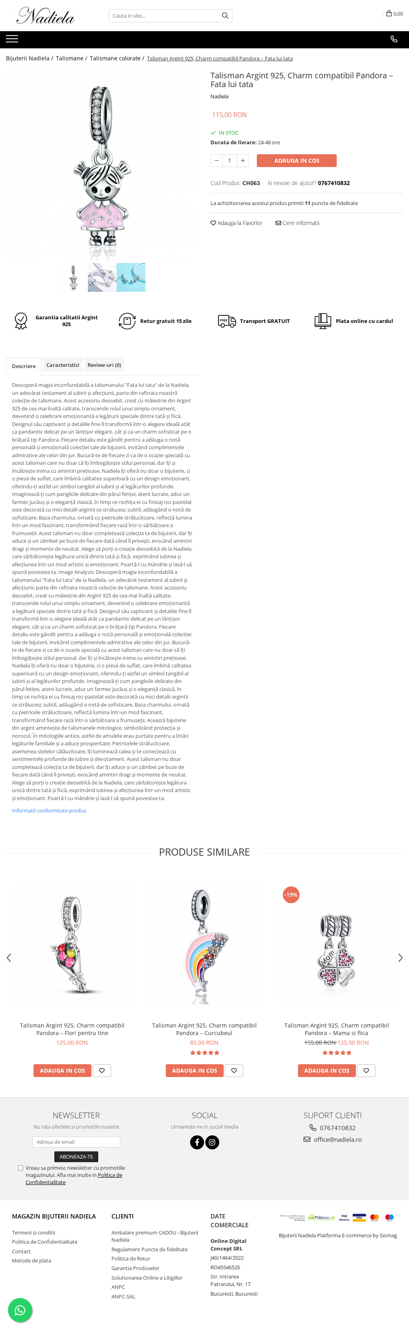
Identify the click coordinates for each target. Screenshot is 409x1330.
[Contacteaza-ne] (394, 39)
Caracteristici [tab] (62, 364)
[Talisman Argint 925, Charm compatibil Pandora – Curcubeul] (204, 944)
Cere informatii (300, 223)
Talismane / (72, 58)
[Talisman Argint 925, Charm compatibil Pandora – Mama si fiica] (337, 944)
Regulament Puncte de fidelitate (149, 1249)
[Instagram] (212, 1142)
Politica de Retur (130, 1258)
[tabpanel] (102, 164)
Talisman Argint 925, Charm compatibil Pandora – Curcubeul (204, 1029)
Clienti (122, 1216)
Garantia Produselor (135, 1268)
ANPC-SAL (123, 1296)
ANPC (118, 1286)
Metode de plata (31, 1260)
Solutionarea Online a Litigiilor (147, 1277)
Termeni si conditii (33, 1232)
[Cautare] (225, 15)
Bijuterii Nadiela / (30, 58)
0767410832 (337, 1128)
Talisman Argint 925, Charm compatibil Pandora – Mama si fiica (336, 1029)
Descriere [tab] (24, 366)
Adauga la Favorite (239, 223)
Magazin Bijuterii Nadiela (54, 1216)
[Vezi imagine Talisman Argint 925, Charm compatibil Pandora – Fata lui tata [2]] (131, 277)
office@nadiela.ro (337, 1139)
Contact (21, 1251)
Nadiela (219, 96)
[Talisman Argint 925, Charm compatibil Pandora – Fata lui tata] (102, 164)
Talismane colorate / (118, 58)
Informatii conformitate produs (49, 810)
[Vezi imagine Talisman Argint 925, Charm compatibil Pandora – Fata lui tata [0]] (73, 277)
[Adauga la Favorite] (102, 1070)
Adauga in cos (297, 160)
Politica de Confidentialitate (44, 1241)
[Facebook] (197, 1142)
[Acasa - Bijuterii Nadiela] (46, 15)
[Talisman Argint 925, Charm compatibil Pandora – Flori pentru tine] (72, 944)
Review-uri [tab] (104, 364)
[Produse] (13, 41)
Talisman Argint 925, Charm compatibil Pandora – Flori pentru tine (72, 1029)
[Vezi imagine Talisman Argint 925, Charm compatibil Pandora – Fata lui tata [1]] (102, 277)
